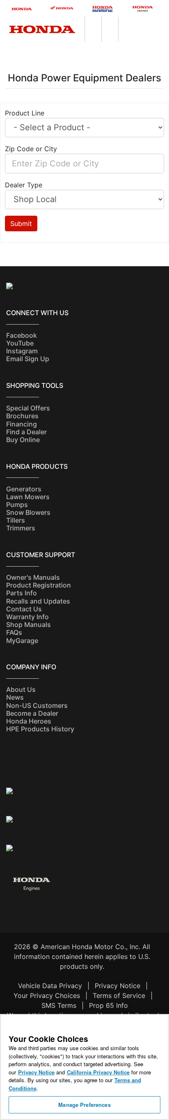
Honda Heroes (28, 721)
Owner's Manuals (33, 577)
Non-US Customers (37, 705)
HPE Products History (40, 729)
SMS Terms (58, 1005)
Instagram (22, 351)
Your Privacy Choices (47, 995)
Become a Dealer (32, 713)
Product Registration (38, 585)
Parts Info (21, 593)
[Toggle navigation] (165, 21)
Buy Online (23, 440)
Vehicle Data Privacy (50, 986)
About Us (21, 689)
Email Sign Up (27, 359)
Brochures (22, 416)
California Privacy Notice (98, 1072)
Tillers (15, 520)
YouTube (20, 343)
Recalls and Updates (38, 601)
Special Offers (28, 408)
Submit (21, 223)
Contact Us (24, 609)
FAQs (14, 632)
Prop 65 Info (108, 1005)
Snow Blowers (28, 512)
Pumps (17, 504)
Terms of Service (119, 995)
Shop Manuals (28, 624)
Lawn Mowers (28, 497)
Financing (21, 424)
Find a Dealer (26, 432)
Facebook (21, 335)
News (15, 697)
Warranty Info (27, 617)
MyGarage (22, 640)
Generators (23, 489)
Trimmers (20, 528)
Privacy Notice (117, 986)
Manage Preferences (84, 1104)
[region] (84, 1067)
